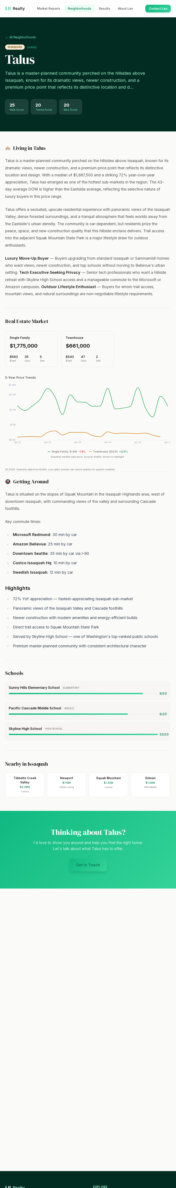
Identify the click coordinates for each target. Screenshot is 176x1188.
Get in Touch (91, 866)
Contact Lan (160, 9)
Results (104, 8)
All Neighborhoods (20, 37)
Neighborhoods (79, 8)
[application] (87, 415)
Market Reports (48, 8)
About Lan (125, 8)
